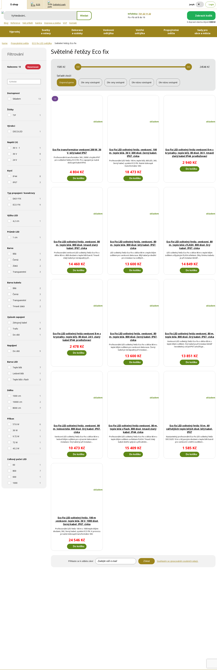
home (5, 43)
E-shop (14, 4)
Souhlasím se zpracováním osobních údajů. (177, 561)
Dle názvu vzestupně (141, 82)
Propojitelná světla (20, 43)
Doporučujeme (66, 82)
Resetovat (33, 67)
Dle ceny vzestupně (90, 82)
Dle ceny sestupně (115, 82)
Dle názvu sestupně (168, 82)
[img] (2, 12)
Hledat (84, 15)
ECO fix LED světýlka (42, 43)
